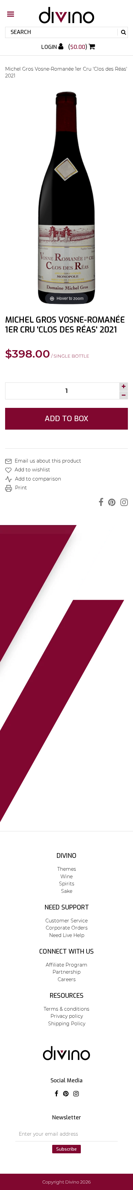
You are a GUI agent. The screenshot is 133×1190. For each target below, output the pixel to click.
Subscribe (66, 1149)
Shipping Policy (66, 1024)
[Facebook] (99, 502)
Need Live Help (66, 935)
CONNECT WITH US (66, 952)
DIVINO (66, 856)
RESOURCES (67, 996)
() (78, 47)
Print (20, 488)
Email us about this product (47, 461)
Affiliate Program (66, 965)
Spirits (66, 884)
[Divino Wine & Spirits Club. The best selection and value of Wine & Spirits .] (66, 18)
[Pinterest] (110, 502)
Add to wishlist (31, 470)
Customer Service (66, 921)
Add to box (66, 418)
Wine (66, 876)
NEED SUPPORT (66, 907)
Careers (67, 979)
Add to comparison (37, 479)
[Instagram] (122, 502)
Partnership (66, 972)
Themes (66, 869)
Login (49, 47)
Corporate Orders (67, 928)
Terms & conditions (66, 1009)
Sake (66, 891)
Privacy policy (66, 1016)
